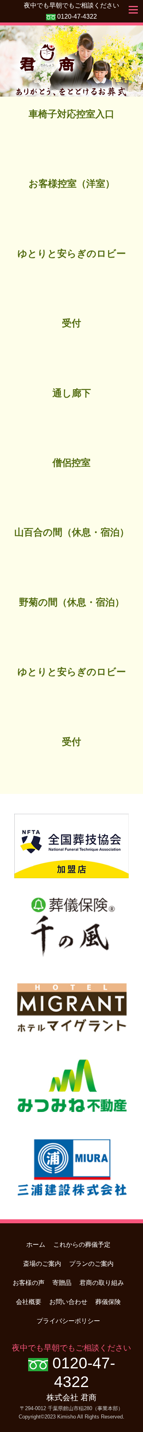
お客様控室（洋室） (72, 184)
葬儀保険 (108, 1301)
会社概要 (28, 1301)
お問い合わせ (68, 1301)
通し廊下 (71, 393)
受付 (71, 323)
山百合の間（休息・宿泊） (71, 532)
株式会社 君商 (71, 1397)
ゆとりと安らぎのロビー (71, 253)
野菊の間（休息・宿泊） (71, 602)
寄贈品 (62, 1282)
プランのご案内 (91, 1263)
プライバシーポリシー (68, 1321)
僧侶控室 (71, 463)
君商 (71, 61)
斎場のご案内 (42, 1263)
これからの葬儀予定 (81, 1244)
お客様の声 (28, 1282)
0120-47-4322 (77, 16)
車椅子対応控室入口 (71, 114)
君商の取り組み (101, 1282)
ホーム (35, 1244)
